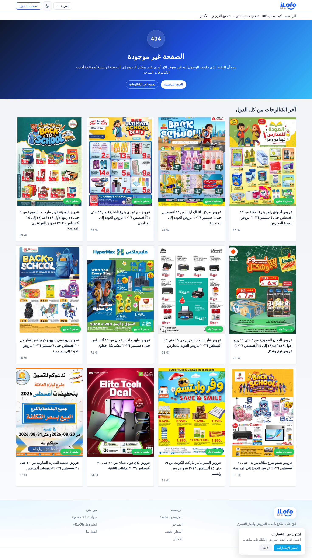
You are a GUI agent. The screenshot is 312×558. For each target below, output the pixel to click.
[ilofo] (288, 6)
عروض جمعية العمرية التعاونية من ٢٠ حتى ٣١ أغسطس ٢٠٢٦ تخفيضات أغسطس (49, 465)
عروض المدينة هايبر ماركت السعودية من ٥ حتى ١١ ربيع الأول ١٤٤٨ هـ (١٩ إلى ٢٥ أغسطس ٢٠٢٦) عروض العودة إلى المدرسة (49, 220)
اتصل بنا (91, 531)
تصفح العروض (221, 16)
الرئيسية (290, 16)
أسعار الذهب (173, 531)
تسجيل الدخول (29, 6)
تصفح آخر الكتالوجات (142, 84)
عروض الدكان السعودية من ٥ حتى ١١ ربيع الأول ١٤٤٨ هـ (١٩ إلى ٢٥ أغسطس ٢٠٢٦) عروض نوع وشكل (263, 345)
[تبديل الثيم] (47, 5)
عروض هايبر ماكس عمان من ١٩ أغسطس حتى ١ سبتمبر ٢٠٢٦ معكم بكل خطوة (120, 342)
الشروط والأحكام (85, 524)
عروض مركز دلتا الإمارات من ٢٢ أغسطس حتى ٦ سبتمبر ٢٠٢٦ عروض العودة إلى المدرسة (191, 217)
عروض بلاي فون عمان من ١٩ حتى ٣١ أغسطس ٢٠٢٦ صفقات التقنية (123, 465)
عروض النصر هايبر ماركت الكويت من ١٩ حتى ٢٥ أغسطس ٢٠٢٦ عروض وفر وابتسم (192, 468)
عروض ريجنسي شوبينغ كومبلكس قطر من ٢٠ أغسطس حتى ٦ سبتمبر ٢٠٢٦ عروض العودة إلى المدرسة (49, 345)
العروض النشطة (171, 517)
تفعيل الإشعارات (287, 548)
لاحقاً (266, 548)
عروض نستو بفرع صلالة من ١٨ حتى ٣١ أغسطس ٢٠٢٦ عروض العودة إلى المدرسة (262, 465)
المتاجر (177, 524)
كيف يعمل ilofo (272, 16)
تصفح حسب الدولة (246, 16)
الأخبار (204, 16)
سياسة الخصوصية (84, 517)
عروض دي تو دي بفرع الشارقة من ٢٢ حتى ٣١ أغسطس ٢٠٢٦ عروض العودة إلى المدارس (120, 217)
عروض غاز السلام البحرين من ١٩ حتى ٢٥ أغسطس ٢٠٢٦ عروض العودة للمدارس (192, 342)
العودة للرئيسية (173, 84)
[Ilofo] (285, 513)
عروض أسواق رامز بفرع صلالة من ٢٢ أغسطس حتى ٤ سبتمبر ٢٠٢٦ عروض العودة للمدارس (266, 217)
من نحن (91, 510)
